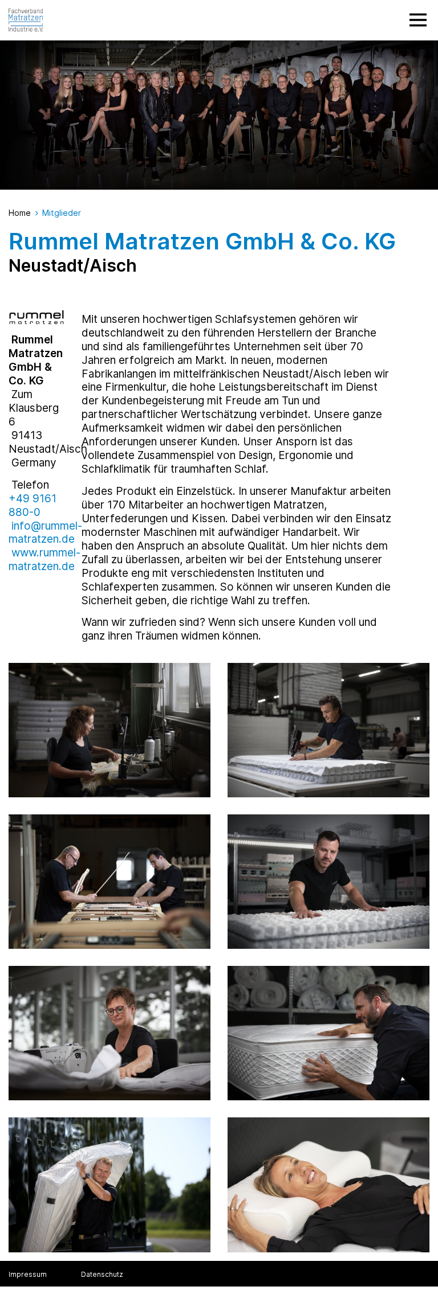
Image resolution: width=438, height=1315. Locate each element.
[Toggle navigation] (418, 20)
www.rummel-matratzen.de (44, 559)
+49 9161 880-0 (32, 505)
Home (20, 213)
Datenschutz (102, 1274)
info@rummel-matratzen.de (45, 532)
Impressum (28, 1274)
